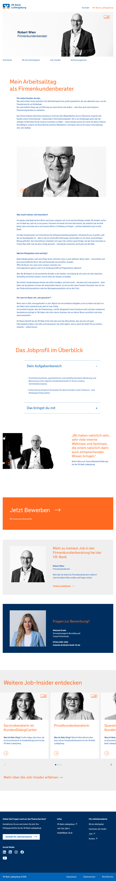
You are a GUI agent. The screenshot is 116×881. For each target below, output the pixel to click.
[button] (62, 366)
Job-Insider (55, 60)
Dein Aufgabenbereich (44, 366)
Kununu (92, 838)
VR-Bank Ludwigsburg (102, 7)
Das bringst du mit (41, 408)
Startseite (7, 60)
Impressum (71, 876)
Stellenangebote (79, 60)
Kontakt (85, 7)
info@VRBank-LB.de (64, 833)
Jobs (90, 833)
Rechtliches (107, 876)
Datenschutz (89, 876)
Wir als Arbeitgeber (31, 60)
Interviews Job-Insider (97, 829)
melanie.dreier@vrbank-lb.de (66, 645)
